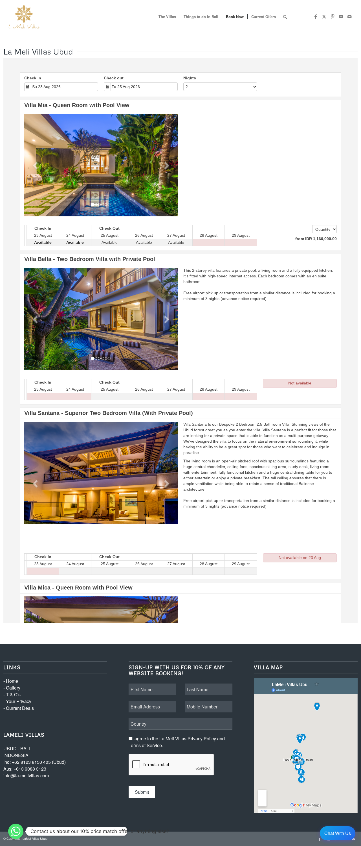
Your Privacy (18, 701)
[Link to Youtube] (341, 16)
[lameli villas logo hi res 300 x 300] (24, 16)
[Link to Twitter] (324, 16)
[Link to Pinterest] (332, 16)
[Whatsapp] (15, 831)
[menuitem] (167, 16)
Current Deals (20, 708)
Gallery (13, 687)
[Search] (284, 16)
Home (12, 681)
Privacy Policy (202, 738)
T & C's (13, 694)
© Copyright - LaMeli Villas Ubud (25, 838)
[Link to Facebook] (315, 16)
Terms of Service (145, 745)
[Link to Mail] (349, 16)
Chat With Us (337, 833)
